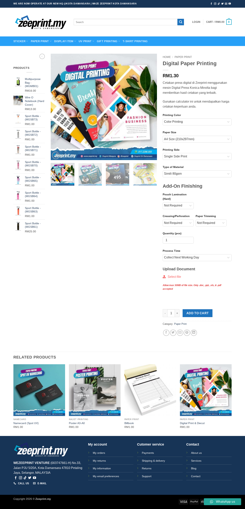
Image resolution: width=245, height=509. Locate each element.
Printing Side (171, 149)
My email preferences (106, 476)
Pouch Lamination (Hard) (175, 196)
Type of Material (173, 167)
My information (102, 468)
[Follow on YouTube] (230, 3)
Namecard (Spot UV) (26, 423)
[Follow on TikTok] (219, 3)
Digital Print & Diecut (192, 423)
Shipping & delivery (153, 460)
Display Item (63, 41)
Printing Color (172, 115)
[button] (196, 22)
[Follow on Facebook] (211, 3)
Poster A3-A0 (77, 423)
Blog (193, 468)
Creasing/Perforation (176, 216)
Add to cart (197, 313)
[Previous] (57, 107)
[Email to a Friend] (180, 333)
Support (146, 476)
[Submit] (180, 22)
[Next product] (42, 56)
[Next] (150, 107)
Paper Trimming (206, 216)
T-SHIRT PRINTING (135, 41)
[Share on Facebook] (166, 333)
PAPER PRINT (40, 41)
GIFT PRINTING (107, 41)
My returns (99, 460)
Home (167, 57)
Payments (148, 452)
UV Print (85, 41)
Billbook (129, 423)
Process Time (171, 250)
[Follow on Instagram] (215, 3)
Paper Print (183, 57)
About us (196, 452)
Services (196, 460)
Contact (195, 476)
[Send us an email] (226, 3)
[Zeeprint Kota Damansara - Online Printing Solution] (40, 22)
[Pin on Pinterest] (187, 333)
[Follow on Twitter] (222, 3)
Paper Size (169, 132)
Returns (146, 468)
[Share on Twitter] (173, 333)
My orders (99, 452)
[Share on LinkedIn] (194, 333)
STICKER (19, 41)
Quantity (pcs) (172, 233)
